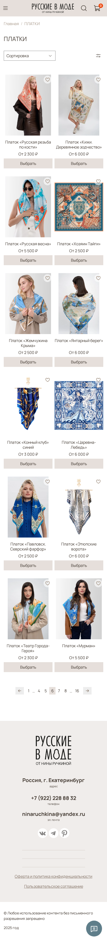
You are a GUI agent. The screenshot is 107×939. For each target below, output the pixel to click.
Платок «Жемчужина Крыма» (28, 343)
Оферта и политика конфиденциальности (53, 876)
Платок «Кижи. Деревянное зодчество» (79, 144)
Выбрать (28, 163)
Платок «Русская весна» (28, 244)
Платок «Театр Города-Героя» (28, 648)
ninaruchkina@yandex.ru (53, 813)
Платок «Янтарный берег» (79, 340)
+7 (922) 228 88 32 (53, 797)
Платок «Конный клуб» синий (28, 445)
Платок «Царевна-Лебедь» (79, 445)
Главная (11, 23)
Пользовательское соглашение (53, 886)
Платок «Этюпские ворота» (79, 546)
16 (77, 690)
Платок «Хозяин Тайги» (79, 244)
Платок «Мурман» (79, 645)
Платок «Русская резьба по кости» (28, 144)
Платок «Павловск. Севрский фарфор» (28, 546)
